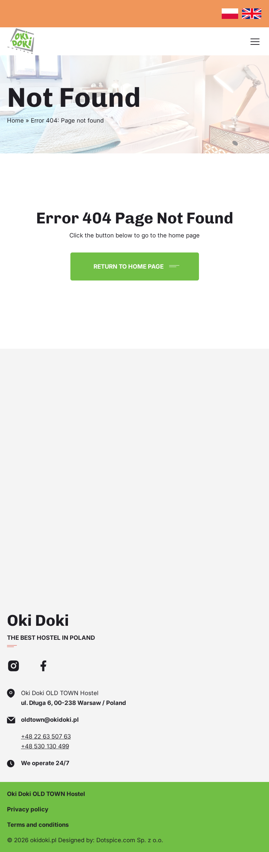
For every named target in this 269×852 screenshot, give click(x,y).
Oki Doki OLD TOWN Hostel (46, 793)
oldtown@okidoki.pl (50, 719)
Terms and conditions (38, 824)
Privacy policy (27, 809)
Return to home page (129, 266)
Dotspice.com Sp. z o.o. (129, 840)
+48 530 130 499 (45, 746)
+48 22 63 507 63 (46, 736)
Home (15, 120)
